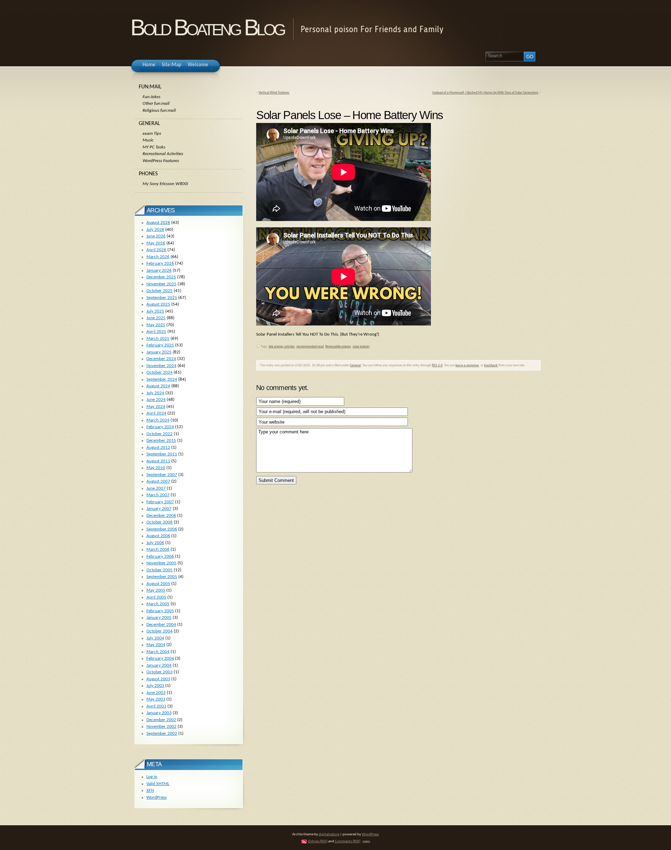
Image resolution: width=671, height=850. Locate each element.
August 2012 (158, 447)
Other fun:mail (156, 103)
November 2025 (161, 284)
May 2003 (155, 699)
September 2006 (161, 529)
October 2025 (159, 290)
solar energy (361, 347)
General (355, 365)
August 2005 (158, 583)
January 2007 (159, 508)
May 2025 (155, 325)
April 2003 (156, 706)
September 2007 (161, 474)
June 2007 (156, 488)
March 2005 (157, 604)
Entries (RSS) (317, 841)
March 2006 (157, 549)
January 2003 (159, 713)
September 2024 (161, 379)
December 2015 (161, 440)
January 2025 (159, 352)
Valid (157, 784)
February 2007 (160, 502)
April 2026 (156, 250)
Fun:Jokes (151, 97)
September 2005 (161, 576)
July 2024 (155, 393)
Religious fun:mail (159, 110)
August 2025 (158, 304)
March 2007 (157, 495)
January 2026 (159, 270)
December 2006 (161, 515)
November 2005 (161, 563)
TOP (366, 842)
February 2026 (160, 263)
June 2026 (156, 236)
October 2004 (159, 631)
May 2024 (155, 406)
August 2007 (158, 481)
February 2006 (160, 556)
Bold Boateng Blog (207, 27)
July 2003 (155, 685)
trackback (491, 365)
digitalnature (329, 834)
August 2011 (158, 461)
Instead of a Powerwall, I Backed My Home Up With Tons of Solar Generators (485, 93)
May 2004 (155, 645)
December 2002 (161, 720)
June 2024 (156, 399)
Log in (151, 777)
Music (148, 140)
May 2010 (155, 468)
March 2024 (157, 420)
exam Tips (152, 133)
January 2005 (159, 617)
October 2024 (159, 372)
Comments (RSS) (347, 841)
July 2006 (155, 543)
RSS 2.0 (437, 365)
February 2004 (160, 658)
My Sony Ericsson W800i (165, 184)
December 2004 (161, 624)
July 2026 (155, 229)
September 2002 (161, 733)
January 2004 (159, 665)
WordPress (156, 797)
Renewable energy (338, 347)
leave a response (467, 365)
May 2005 (155, 590)
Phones (148, 174)
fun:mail (150, 87)
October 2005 (159, 570)
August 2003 (158, 679)
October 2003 (159, 672)
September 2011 (161, 454)
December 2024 (161, 359)
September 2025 (161, 297)
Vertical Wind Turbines (274, 93)
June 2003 (156, 692)
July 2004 (155, 638)
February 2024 (160, 427)
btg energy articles (282, 347)
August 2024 (158, 386)
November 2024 (161, 366)
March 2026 (157, 257)
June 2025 (156, 318)
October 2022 (159, 434)
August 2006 (158, 536)
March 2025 (157, 338)
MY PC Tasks (154, 147)
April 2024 (156, 413)
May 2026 (155, 243)
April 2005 (156, 597)
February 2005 (160, 611)
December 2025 (161, 277)
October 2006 (159, 522)
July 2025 (155, 311)
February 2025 (160, 345)
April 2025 (156, 331)
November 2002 (161, 726)
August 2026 (158, 222)
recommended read (310, 347)
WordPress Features (161, 161)
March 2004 (157, 652)
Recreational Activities (163, 154)
